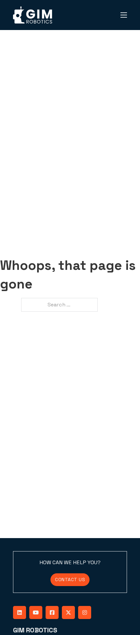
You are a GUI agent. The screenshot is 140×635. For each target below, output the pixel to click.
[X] (68, 612)
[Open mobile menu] (123, 15)
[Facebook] (52, 612)
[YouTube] (35, 612)
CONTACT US (70, 579)
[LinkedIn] (19, 612)
